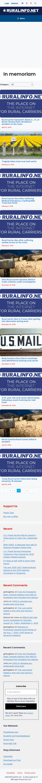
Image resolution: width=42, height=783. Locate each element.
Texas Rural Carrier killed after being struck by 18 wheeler (19, 480)
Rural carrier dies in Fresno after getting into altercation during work (21, 320)
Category (4, 84)
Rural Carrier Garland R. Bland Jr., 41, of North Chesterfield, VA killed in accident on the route (20, 122)
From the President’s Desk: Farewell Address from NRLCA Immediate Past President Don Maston (20, 595)
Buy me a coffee (10, 516)
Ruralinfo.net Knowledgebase (16, 736)
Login (7, 3)
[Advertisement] (21, 44)
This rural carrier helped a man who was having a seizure (17, 611)
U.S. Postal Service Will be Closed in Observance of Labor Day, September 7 (20, 538)
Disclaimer (11, 773)
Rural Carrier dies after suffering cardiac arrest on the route (17, 241)
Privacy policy (30, 773)
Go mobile (8, 764)
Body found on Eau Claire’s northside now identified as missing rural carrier (20, 359)
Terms (19, 773)
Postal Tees (8, 513)
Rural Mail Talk (9, 743)
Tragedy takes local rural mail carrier (19, 161)
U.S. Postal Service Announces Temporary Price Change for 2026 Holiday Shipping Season (18, 554)
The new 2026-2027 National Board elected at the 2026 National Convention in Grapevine (19, 570)
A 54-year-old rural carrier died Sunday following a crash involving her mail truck (20, 400)
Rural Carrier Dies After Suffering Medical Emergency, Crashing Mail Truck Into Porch (18, 200)
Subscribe (7, 756)
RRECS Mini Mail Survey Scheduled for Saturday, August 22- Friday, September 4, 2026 (20, 620)
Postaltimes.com (10, 732)
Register (14, 3)
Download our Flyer (12, 760)
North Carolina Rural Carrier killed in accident (19, 440)
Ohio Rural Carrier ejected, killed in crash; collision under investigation (19, 280)
